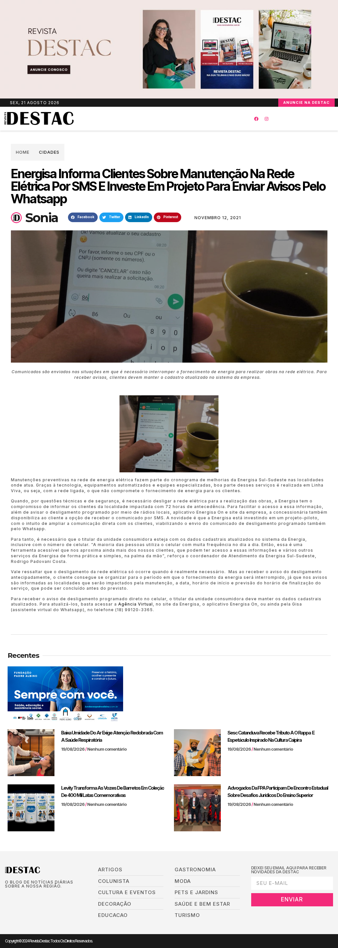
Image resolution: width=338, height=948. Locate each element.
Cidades (49, 152)
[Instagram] (266, 118)
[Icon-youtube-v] (38, 897)
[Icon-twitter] (17, 897)
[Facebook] (256, 118)
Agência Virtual (135, 604)
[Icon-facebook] (7, 897)
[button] (157, 119)
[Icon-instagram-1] (27, 897)
